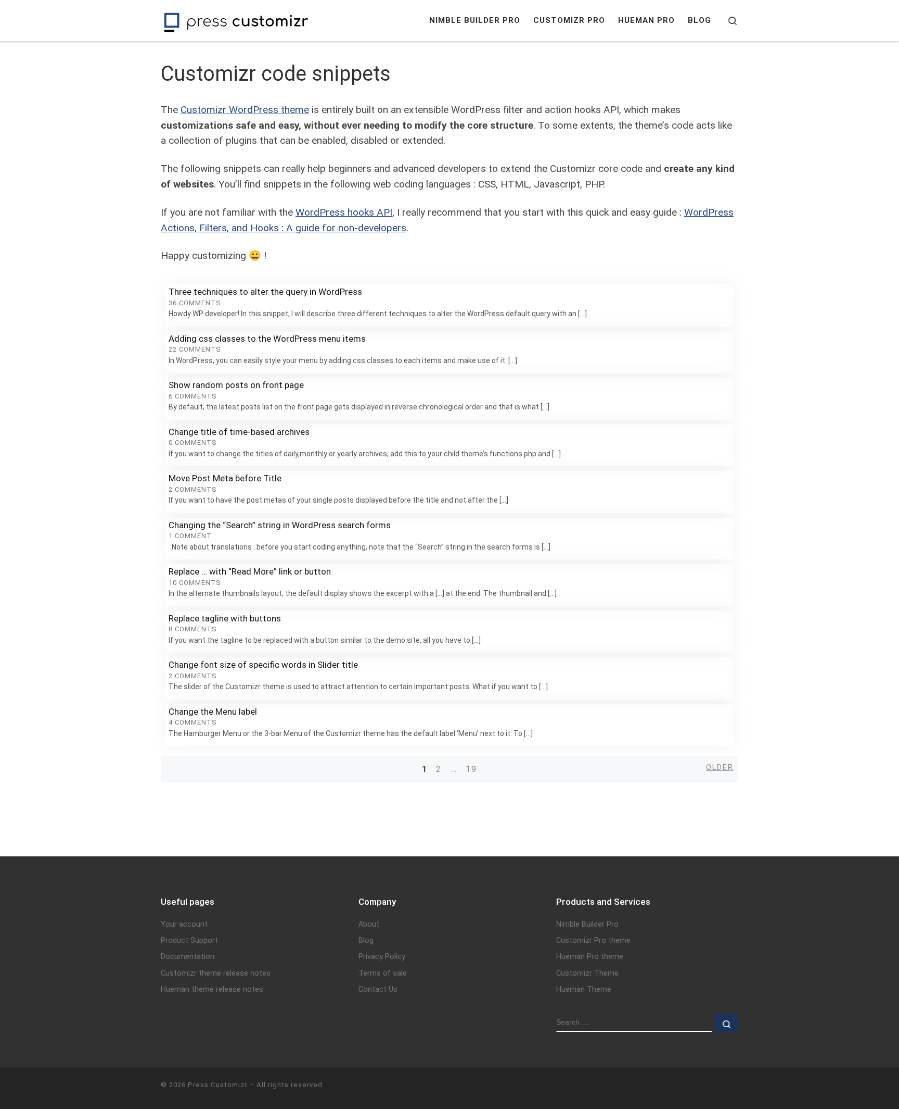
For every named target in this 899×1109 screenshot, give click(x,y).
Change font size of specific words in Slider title (263, 664)
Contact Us (377, 989)
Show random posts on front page (236, 385)
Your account (184, 924)
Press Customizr (217, 1085)
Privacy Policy (381, 956)
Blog (366, 940)
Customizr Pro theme (593, 940)
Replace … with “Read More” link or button (250, 571)
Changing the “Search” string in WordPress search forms (280, 525)
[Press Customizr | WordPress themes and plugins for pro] (236, 20)
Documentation (187, 956)
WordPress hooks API (344, 212)
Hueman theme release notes (212, 989)
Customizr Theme (587, 973)
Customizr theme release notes (216, 973)
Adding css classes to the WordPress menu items (267, 338)
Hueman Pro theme (589, 956)
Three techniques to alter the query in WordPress (265, 291)
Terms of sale (382, 973)
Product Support (189, 940)
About (368, 924)
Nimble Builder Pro (587, 924)
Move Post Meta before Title (225, 478)
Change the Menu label (213, 711)
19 (471, 769)
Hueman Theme (583, 989)
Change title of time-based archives (239, 432)
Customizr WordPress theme (245, 110)
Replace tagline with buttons (225, 618)
